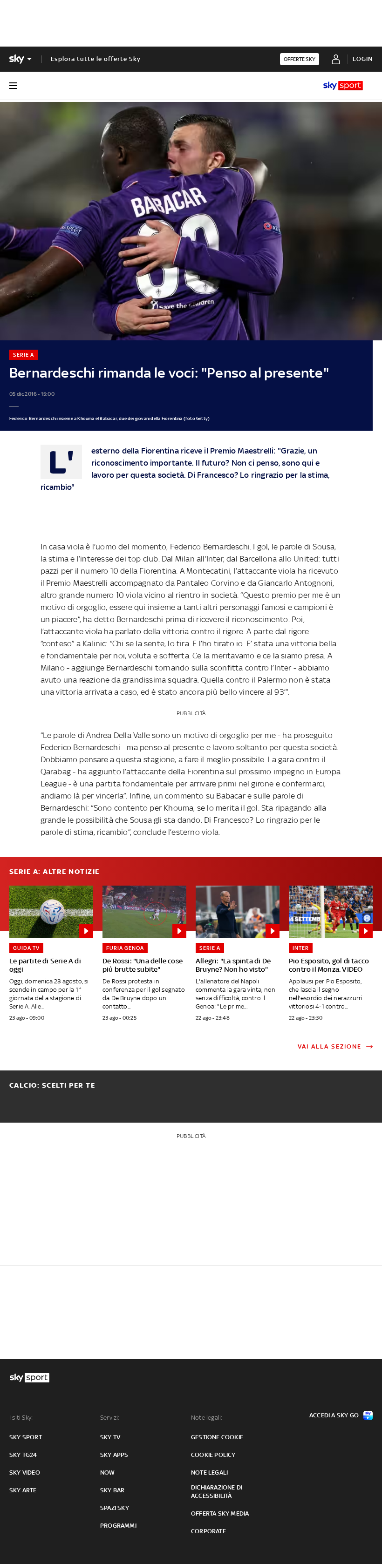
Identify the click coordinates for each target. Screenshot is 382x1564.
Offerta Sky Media (220, 1513)
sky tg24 (23, 1454)
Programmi (118, 1525)
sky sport (25, 1437)
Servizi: (110, 1417)
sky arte (23, 1490)
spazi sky (114, 1507)
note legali (209, 1472)
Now (107, 1472)
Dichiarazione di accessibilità (216, 1491)
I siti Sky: (21, 1417)
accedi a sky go (334, 1415)
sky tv (110, 1437)
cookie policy (213, 1454)
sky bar (112, 1490)
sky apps (114, 1454)
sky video (24, 1472)
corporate (208, 1531)
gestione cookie (217, 1437)
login (363, 58)
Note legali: (206, 1417)
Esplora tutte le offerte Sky (96, 58)
